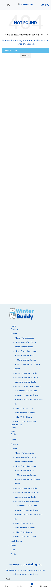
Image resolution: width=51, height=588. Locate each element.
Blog (13, 431)
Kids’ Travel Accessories (25, 421)
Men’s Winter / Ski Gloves (28, 364)
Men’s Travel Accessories (26, 351)
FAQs (13, 427)
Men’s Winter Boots (24, 346)
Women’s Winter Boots (25, 382)
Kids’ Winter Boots (23, 417)
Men (15, 333)
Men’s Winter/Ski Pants (25, 342)
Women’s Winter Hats (27, 390)
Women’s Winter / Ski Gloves (30, 399)
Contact (14, 434)
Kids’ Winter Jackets (24, 408)
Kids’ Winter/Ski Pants (25, 412)
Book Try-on (16, 424)
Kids (15, 404)
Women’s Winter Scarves (28, 395)
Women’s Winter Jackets (26, 373)
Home (13, 326)
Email (8, 579)
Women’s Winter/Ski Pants (27, 377)
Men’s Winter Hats (25, 355)
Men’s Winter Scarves (26, 360)
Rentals (14, 329)
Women (16, 368)
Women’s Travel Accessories (27, 386)
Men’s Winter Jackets (24, 338)
